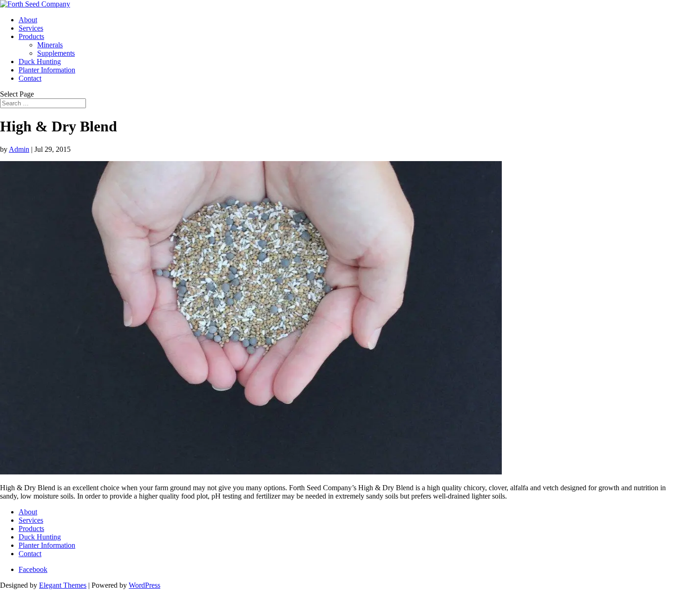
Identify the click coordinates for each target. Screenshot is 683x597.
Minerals (50, 45)
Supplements (56, 53)
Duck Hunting (40, 61)
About (28, 20)
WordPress (144, 585)
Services (31, 28)
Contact (30, 78)
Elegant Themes (62, 585)
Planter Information (47, 70)
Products (31, 36)
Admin (19, 149)
